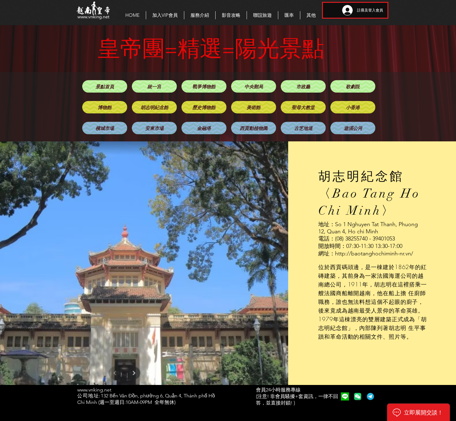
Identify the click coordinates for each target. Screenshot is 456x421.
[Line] (345, 396)
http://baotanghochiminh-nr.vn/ (374, 253)
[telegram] (370, 396)
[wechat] (358, 396)
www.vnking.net (94, 390)
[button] (199, 15)
